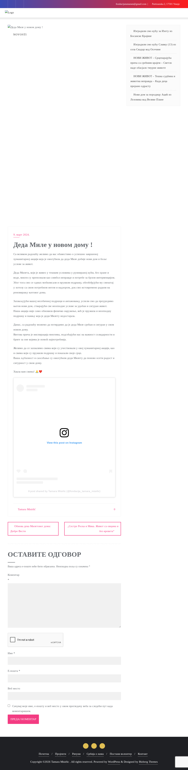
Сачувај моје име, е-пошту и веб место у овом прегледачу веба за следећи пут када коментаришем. (62, 709)
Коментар (13, 577)
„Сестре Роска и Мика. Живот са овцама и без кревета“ (93, 529)
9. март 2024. (21, 234)
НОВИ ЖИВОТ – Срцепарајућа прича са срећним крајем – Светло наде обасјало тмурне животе (151, 62)
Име (11, 653)
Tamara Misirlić (26, 509)
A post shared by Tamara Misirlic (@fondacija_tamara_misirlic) (64, 491)
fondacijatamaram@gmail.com (131, 4)
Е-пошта (14, 670)
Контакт (143, 753)
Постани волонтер (121, 753)
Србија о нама (95, 753)
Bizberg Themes (148, 761)
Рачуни (76, 753)
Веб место (14, 688)
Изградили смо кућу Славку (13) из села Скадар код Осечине (153, 47)
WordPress (114, 761)
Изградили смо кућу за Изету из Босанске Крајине (151, 33)
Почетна (44, 753)
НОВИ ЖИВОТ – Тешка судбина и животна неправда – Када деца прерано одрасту (152, 81)
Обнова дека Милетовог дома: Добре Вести (30, 529)
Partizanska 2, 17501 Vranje (165, 4)
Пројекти (60, 753)
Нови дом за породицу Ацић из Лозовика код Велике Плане (150, 97)
